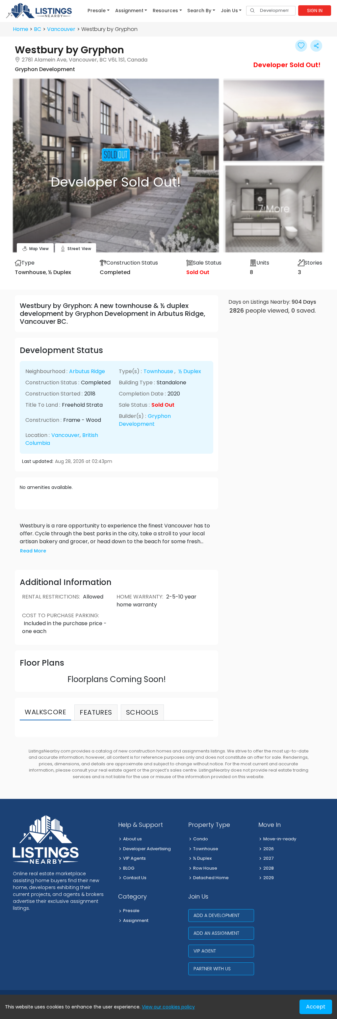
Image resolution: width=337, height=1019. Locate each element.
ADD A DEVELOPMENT (217, 915)
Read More (33, 551)
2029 (268, 878)
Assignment (135, 920)
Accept (315, 1006)
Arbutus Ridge (87, 371)
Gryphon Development (145, 420)
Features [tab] (96, 712)
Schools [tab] (142, 712)
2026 (268, 849)
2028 (268, 868)
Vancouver (61, 29)
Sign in (315, 10)
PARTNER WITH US (212, 968)
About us (132, 839)
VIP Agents (134, 858)
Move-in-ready (279, 839)
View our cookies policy (168, 1007)
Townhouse (158, 371)
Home (20, 29)
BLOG (128, 868)
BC (37, 29)
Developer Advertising (147, 849)
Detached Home (211, 878)
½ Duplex (189, 371)
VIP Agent (205, 951)
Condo (200, 839)
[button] (98, 10)
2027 (268, 858)
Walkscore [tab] (45, 712)
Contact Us (134, 878)
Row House (205, 868)
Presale (131, 910)
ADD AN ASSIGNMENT (216, 933)
